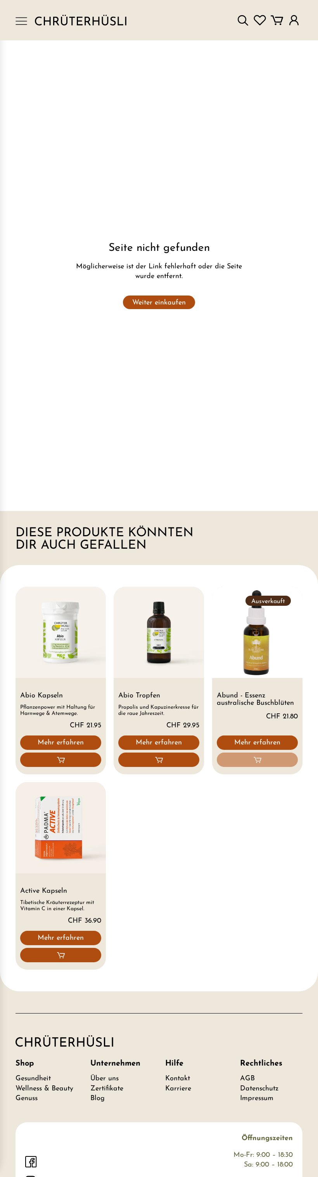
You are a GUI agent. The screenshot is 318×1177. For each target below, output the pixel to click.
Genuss (27, 1098)
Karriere (178, 1088)
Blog (97, 1098)
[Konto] (293, 20)
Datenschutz (259, 1088)
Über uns (104, 1078)
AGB (247, 1078)
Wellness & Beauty (44, 1088)
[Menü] (21, 20)
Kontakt (177, 1078)
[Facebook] (31, 1162)
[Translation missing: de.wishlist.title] (259, 20)
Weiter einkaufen (159, 302)
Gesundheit (33, 1078)
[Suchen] (242, 20)
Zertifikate (106, 1088)
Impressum (256, 1098)
